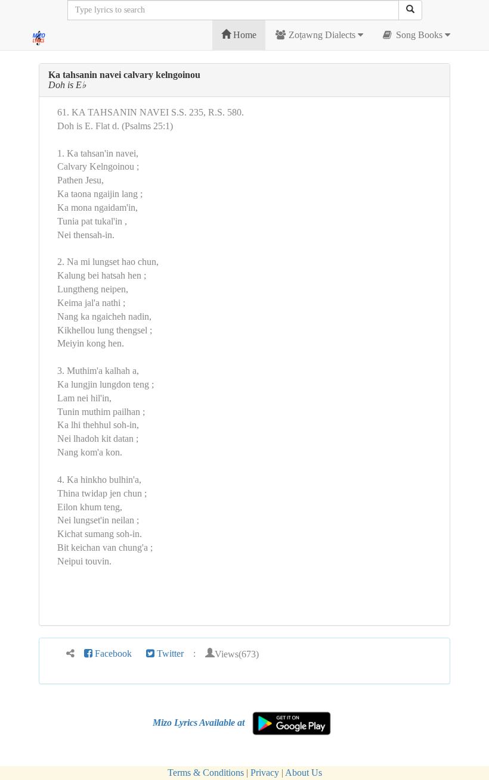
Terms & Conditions (206, 772)
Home (243, 35)
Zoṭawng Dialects (322, 35)
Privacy (264, 772)
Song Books (419, 35)
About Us (303, 772)
